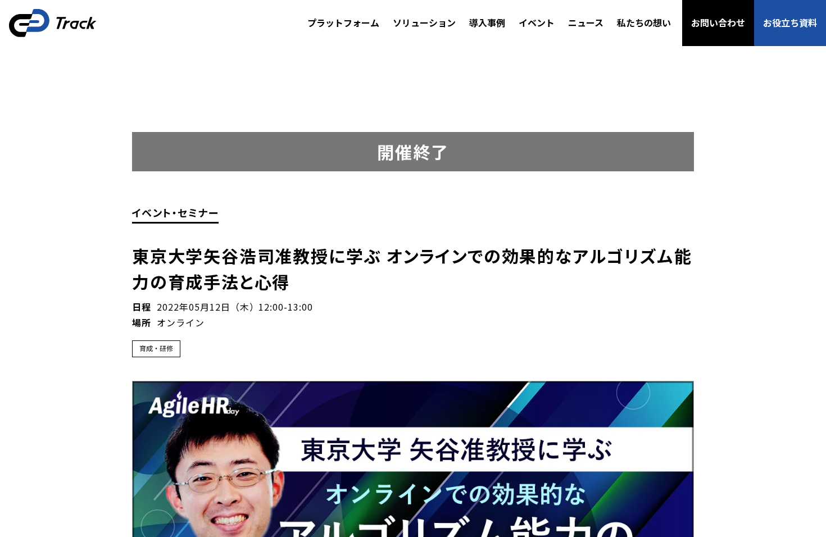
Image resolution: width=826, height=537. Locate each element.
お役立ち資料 (790, 22)
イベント (537, 22)
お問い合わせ (718, 22)
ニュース (585, 22)
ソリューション (424, 22)
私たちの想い (644, 22)
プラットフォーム (343, 22)
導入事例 (487, 22)
